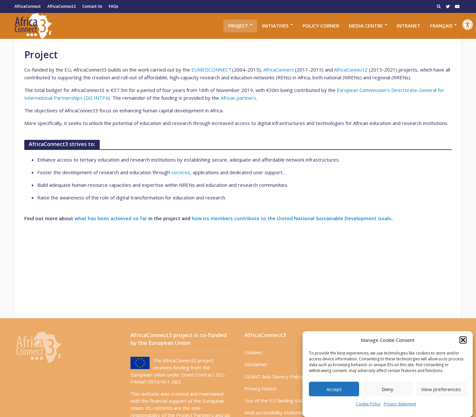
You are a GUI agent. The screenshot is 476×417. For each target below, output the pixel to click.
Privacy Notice (260, 388)
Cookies (253, 352)
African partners (238, 98)
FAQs (114, 6)
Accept (334, 389)
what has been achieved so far (110, 218)
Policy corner (320, 25)
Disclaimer (255, 364)
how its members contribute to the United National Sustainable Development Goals (291, 218)
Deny (387, 389)
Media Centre (366, 25)
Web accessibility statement (276, 412)
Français (441, 25)
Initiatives (275, 25)
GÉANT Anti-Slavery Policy (273, 376)
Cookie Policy (368, 404)
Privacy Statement (400, 404)
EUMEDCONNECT (211, 69)
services (180, 172)
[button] (467, 24)
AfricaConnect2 (61, 6)
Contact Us (92, 6)
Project (238, 25)
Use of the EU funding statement (281, 400)
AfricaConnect (28, 6)
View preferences (441, 389)
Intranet (408, 25)
